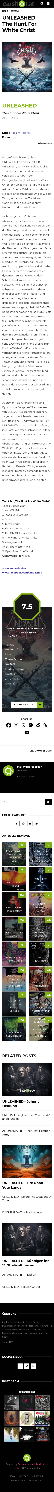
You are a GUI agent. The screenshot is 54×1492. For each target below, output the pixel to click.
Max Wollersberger (29, 766)
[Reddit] (38, 725)
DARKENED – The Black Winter (22, 1212)
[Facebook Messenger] (30, 725)
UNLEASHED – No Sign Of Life (21, 1287)
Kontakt (23, 1476)
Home (5, 11)
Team (12, 1476)
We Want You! (36, 1480)
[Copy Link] (45, 725)
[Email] (27, 732)
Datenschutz (17, 1480)
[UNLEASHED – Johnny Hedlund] (27, 1079)
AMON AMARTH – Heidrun (19, 1274)
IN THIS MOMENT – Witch (40, 882)
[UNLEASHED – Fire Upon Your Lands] (27, 1161)
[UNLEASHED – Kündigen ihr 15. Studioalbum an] (27, 1239)
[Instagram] (16, 725)
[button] (11, 1402)
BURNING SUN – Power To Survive (41, 907)
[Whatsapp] (23, 725)
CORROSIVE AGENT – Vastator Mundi (40, 1007)
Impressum (38, 1476)
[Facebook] (8, 725)
